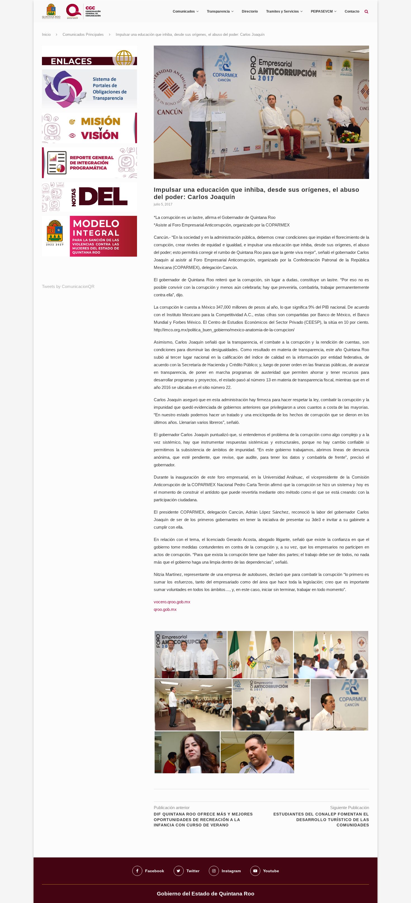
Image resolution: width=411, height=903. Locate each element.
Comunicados (184, 11)
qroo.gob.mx (165, 609)
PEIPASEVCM (322, 11)
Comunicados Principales (83, 34)
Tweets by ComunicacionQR (68, 286)
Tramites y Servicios (282, 11)
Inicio (46, 34)
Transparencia (218, 11)
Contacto (352, 11)
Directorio (250, 11)
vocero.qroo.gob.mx (172, 601)
